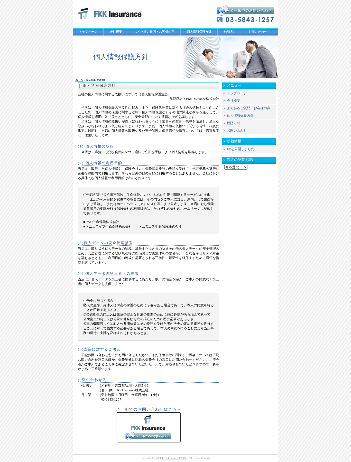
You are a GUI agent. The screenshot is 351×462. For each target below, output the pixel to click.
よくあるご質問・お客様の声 (154, 31)
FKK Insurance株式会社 (175, 458)
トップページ (88, 31)
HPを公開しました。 (242, 149)
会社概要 (116, 31)
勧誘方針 (230, 31)
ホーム (79, 80)
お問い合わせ (257, 31)
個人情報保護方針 (199, 31)
